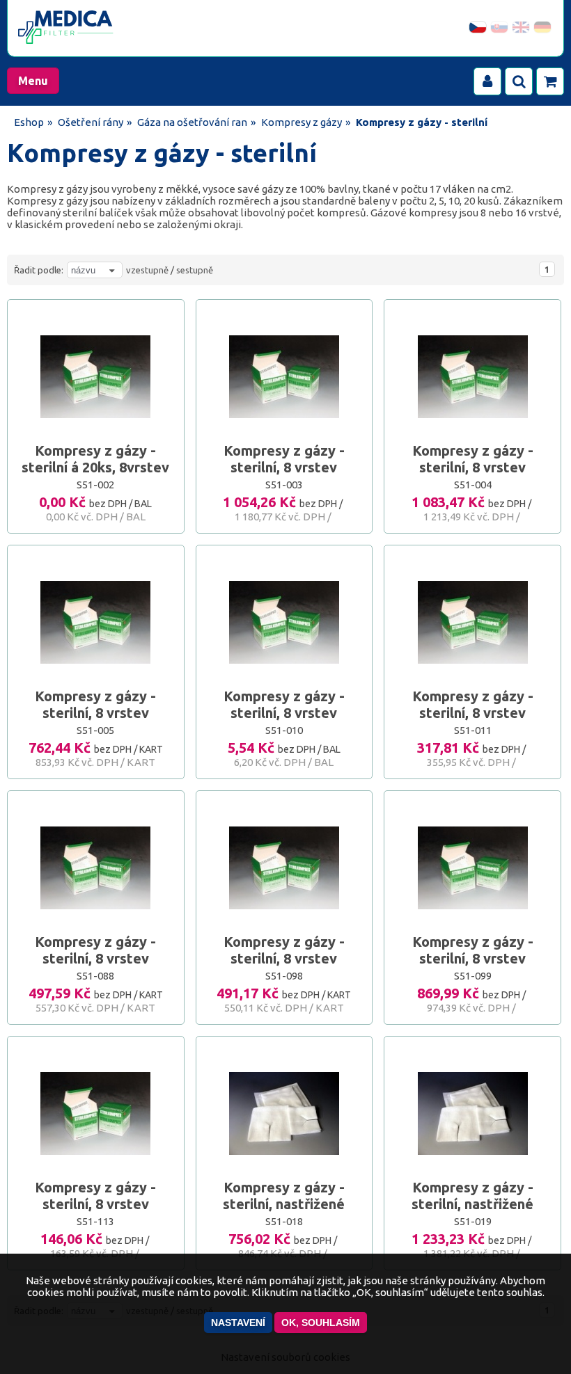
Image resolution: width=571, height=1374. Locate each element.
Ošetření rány (90, 122)
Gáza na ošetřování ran (192, 122)
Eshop (29, 122)
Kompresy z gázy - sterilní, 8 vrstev (284, 458)
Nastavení (238, 1322)
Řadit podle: (38, 270)
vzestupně (147, 270)
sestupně (194, 270)
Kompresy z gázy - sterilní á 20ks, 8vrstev (95, 458)
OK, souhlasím (320, 1322)
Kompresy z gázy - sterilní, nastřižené (284, 1195)
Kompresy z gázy (301, 122)
